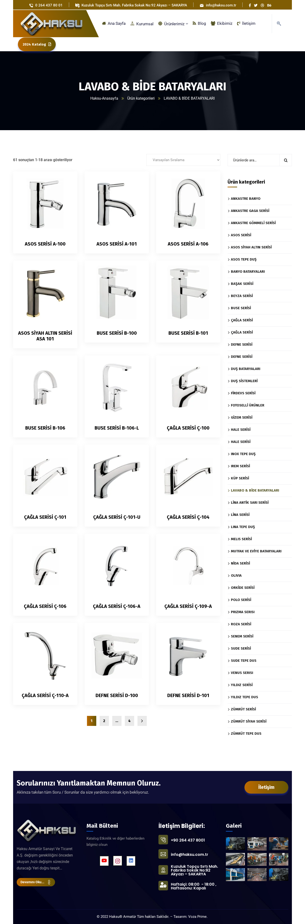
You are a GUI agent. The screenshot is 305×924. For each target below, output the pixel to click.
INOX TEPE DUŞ (243, 454)
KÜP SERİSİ (240, 478)
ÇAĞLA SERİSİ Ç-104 (188, 517)
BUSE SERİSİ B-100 (117, 333)
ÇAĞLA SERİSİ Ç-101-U (116, 517)
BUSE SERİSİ (241, 308)
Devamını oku (65, 180)
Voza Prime (197, 916)
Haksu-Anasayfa (104, 98)
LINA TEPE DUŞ (243, 527)
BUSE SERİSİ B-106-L (117, 428)
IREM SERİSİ (240, 466)
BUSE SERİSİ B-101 (188, 333)
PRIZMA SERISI (242, 612)
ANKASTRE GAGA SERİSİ (250, 211)
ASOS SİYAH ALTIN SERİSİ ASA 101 (45, 336)
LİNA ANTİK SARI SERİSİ (250, 502)
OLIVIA (236, 575)
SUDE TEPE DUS (243, 660)
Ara (285, 160)
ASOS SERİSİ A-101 (117, 244)
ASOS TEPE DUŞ (244, 259)
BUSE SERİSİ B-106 (45, 428)
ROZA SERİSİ (241, 624)
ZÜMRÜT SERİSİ (243, 709)
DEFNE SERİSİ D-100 (117, 695)
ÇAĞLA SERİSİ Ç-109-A (188, 606)
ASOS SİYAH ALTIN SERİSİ (251, 247)
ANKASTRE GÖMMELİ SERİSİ (253, 223)
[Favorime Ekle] (65, 202)
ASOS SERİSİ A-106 (188, 244)
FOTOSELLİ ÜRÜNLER (247, 405)
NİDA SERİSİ (240, 563)
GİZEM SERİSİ (241, 417)
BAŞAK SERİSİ (242, 284)
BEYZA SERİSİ (242, 296)
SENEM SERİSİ (242, 636)
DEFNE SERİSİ (241, 344)
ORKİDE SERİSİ (242, 587)
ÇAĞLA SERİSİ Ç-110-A (45, 695)
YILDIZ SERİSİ (242, 685)
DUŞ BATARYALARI (245, 369)
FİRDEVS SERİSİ (243, 393)
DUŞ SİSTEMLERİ (244, 381)
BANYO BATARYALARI (248, 271)
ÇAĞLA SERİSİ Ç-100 (188, 428)
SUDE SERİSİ (241, 648)
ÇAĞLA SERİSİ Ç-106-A (116, 606)
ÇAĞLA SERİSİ (242, 320)
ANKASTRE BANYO (245, 198)
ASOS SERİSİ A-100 (45, 244)
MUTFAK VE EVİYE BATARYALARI (256, 551)
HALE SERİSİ (240, 429)
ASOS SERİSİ (241, 235)
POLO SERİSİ (241, 600)
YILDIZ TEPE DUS (244, 697)
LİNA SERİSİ (240, 515)
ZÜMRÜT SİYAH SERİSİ (248, 721)
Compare (65, 191)
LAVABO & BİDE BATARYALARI (255, 490)
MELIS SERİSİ (241, 539)
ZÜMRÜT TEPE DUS (246, 733)
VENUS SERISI (242, 673)
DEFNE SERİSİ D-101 (188, 695)
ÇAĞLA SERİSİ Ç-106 (45, 606)
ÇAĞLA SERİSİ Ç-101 (45, 517)
